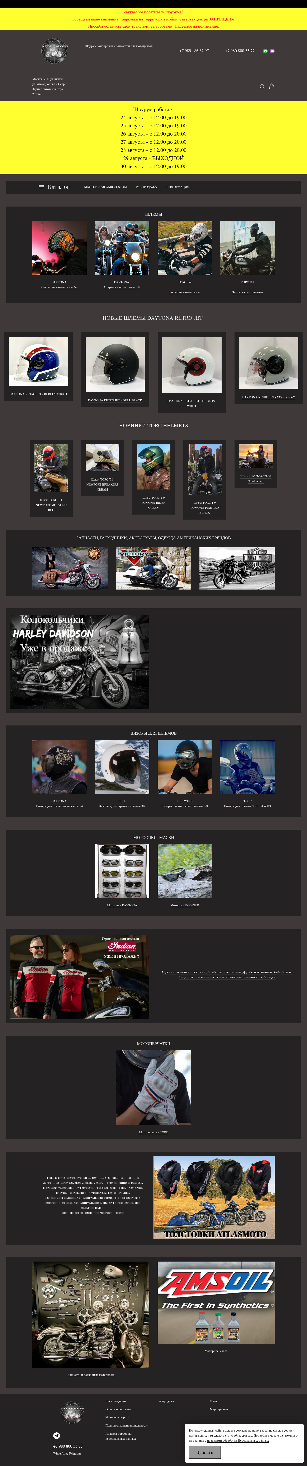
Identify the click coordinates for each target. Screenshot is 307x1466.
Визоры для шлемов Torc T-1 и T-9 (247, 806)
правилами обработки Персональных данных (238, 1440)
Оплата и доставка (118, 1409)
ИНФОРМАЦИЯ (177, 187)
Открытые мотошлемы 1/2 (122, 287)
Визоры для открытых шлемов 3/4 (59, 806)
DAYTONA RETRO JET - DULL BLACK (115, 400)
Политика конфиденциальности (126, 1425)
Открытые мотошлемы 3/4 (59, 287)
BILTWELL (185, 801)
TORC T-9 (185, 282)
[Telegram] (56, 1435)
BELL (122, 801)
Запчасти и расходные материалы (91, 1374)
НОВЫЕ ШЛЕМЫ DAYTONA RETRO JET (153, 317)
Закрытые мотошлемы (185, 292)
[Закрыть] (300, 1427)
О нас (214, 1401)
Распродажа (166, 1401)
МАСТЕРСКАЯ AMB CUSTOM (105, 187)
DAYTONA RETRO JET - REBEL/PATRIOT (38, 394)
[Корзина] (272, 86)
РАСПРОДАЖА (146, 187)
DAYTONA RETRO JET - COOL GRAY (268, 397)
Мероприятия (219, 1409)
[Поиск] (262, 86)
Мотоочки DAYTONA (122, 905)
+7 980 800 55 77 (68, 1446)
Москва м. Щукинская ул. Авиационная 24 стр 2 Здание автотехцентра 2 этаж (49, 86)
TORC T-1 (247, 282)
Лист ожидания (115, 1401)
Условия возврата (117, 1417)
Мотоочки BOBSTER (184, 905)
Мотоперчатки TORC (153, 1132)
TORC (248, 801)
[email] (272, 50)
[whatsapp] (265, 50)
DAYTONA (59, 282)
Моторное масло (216, 1351)
